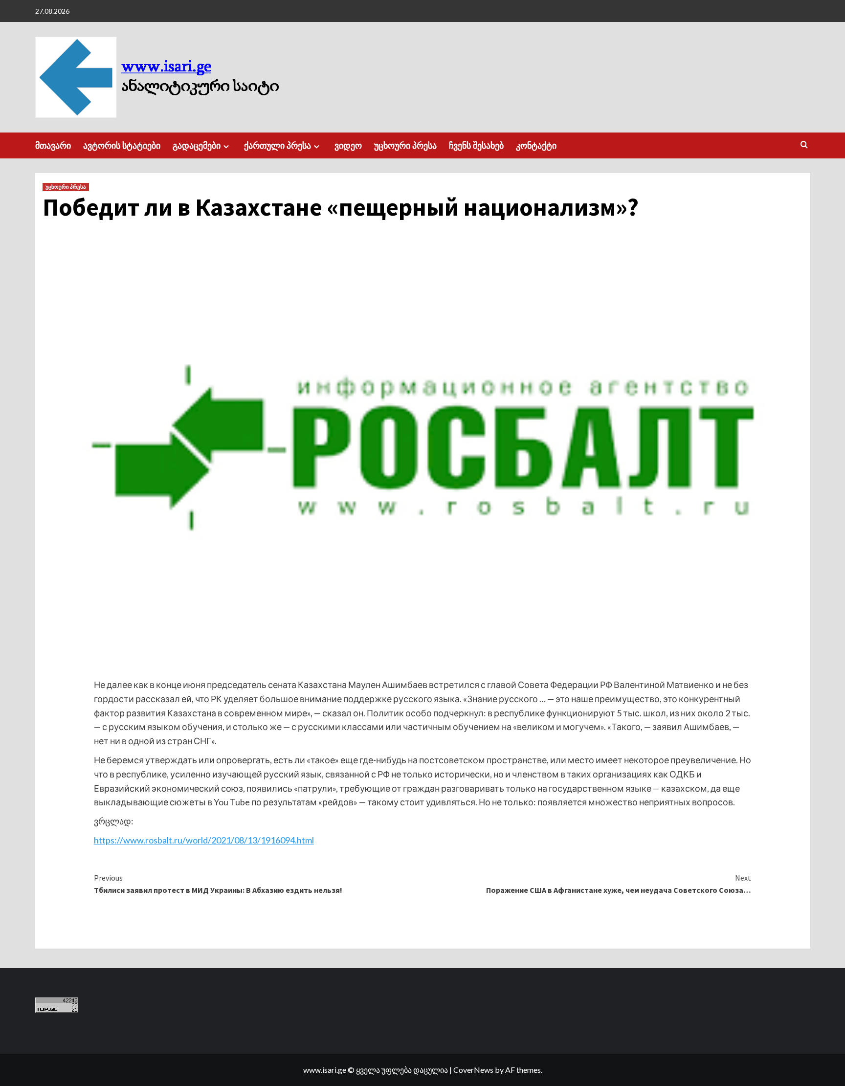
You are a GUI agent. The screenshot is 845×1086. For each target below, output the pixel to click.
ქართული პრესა (277, 145)
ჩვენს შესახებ (476, 145)
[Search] (804, 145)
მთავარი (53, 145)
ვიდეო (348, 145)
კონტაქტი (536, 145)
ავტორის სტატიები (121, 145)
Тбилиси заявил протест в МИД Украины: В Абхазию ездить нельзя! (218, 884)
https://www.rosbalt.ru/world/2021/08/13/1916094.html (204, 840)
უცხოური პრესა (405, 145)
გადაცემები (197, 145)
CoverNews (473, 1069)
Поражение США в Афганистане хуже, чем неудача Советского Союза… (618, 884)
